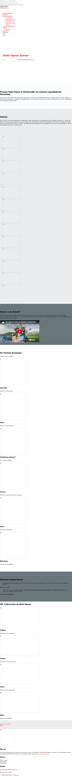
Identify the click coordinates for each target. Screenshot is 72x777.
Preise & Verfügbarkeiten (9, 26)
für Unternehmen (7, 16)
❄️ (4, 35)
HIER (1, 725)
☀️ (4, 33)
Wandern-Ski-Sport (10, 20)
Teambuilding (9, 17)
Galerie (7, 25)
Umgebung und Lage (8, 13)
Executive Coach (10, 19)
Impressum (16, 775)
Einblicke (5, 14)
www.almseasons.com (43, 754)
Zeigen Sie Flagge (10, 23)
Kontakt (5, 28)
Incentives (8, 22)
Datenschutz (9, 29)
